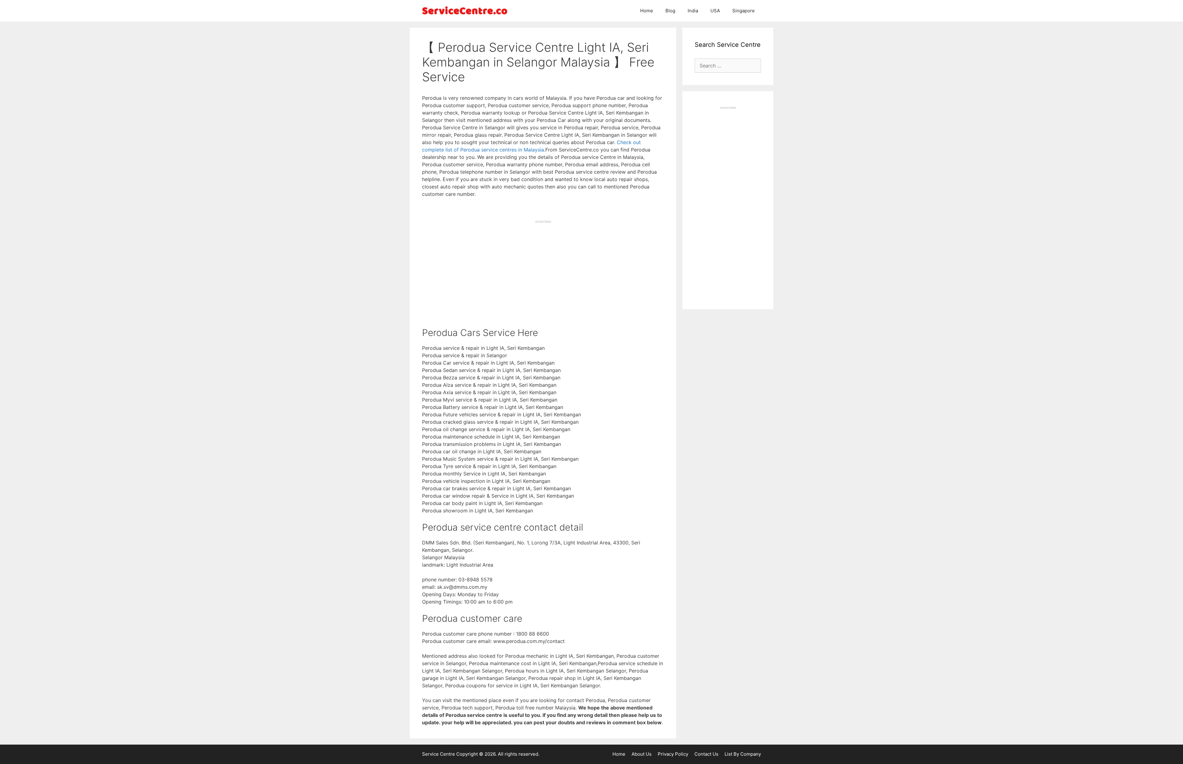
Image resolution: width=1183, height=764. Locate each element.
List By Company (743, 754)
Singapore (743, 11)
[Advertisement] (543, 267)
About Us (642, 754)
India (693, 11)
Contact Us (706, 754)
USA (715, 11)
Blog (670, 11)
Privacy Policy (673, 754)
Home (646, 11)
